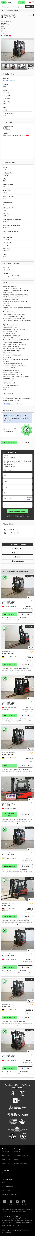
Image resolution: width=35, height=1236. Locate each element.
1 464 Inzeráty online (9, 431)
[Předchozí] (3, 54)
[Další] (32, 54)
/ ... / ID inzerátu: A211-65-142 (11, 10)
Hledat (30, 7)
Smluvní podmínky (24, 1230)
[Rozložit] (17, 622)
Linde (4, 86)
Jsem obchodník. (11, 505)
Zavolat (26, 442)
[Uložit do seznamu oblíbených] (30, 15)
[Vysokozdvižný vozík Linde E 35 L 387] (17, 586)
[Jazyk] (30, 2)
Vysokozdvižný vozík (9, 80)
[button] (33, 2)
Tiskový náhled (18, 549)
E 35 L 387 (6, 92)
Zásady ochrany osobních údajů (11, 1230)
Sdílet (18, 557)
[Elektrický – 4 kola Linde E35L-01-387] (17, 789)
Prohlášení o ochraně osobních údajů (17, 516)
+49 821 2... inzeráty (12, 530)
